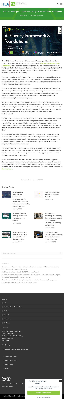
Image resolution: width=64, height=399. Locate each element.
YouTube (7, 323)
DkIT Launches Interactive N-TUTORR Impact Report (20, 272)
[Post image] (6, 194)
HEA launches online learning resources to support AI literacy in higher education (19, 235)
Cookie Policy (8, 364)
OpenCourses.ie (7, 169)
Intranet (6, 368)
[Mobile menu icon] (61, 4)
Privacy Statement (10, 356)
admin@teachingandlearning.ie (17, 349)
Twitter (6, 311)
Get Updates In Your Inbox (13, 307)
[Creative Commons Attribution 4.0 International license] (6, 381)
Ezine (5, 303)
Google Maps (6, 345)
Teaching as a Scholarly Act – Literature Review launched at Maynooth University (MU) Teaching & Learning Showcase (30, 268)
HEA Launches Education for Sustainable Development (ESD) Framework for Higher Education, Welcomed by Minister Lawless (21, 199)
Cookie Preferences (10, 360)
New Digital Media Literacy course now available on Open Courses (19, 216)
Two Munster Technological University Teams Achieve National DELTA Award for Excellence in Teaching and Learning (53, 219)
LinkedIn (7, 315)
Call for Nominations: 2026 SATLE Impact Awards (52, 194)
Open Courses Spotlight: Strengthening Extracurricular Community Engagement (29, 280)
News (4, 27)
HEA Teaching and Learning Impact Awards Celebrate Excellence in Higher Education (53, 235)
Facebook (7, 319)
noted (16, 383)
